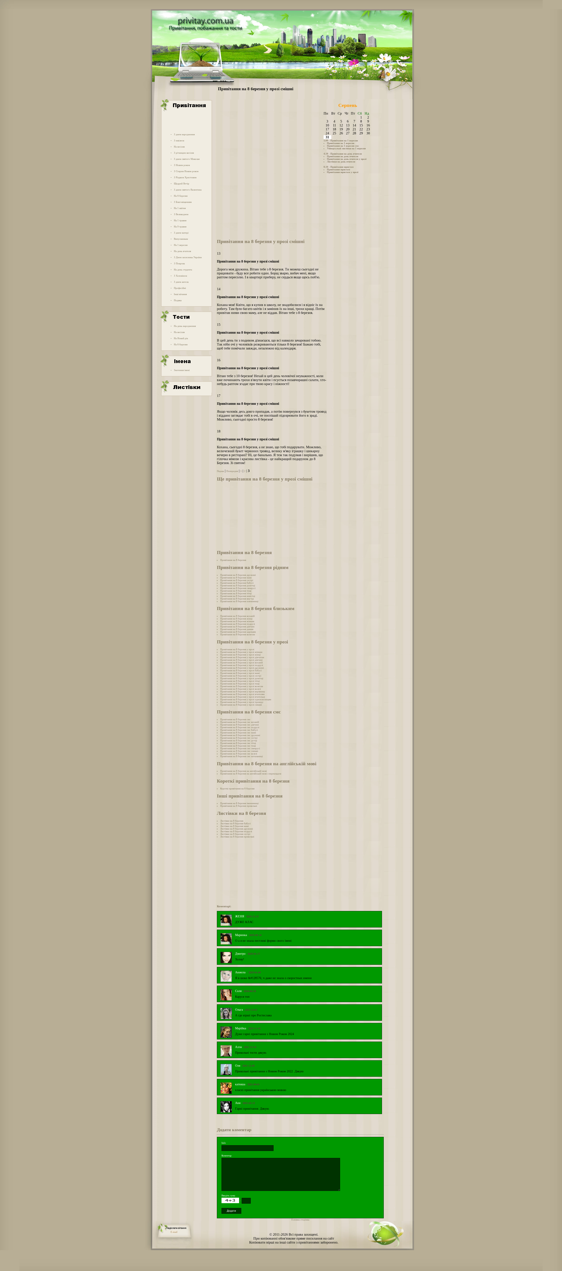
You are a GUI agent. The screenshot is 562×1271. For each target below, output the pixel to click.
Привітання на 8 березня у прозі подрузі (241, 665)
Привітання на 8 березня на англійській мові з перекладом (250, 773)
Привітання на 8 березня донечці (237, 585)
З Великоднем (181, 214)
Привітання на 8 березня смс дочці (238, 740)
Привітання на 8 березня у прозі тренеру (241, 702)
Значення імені (182, 370)
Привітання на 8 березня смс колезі (238, 753)
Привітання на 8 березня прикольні (238, 806)
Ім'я (223, 1142)
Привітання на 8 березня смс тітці (238, 743)
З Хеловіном (180, 275)
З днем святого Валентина (188, 189)
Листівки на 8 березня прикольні (237, 836)
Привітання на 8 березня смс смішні (239, 751)
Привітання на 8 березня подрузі (237, 624)
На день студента (183, 269)
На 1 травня (180, 220)
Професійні (180, 288)
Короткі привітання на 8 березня (237, 788)
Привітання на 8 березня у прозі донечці (241, 678)
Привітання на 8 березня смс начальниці (241, 756)
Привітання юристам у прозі (342, 172)
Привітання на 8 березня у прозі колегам (241, 686)
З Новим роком (182, 165)
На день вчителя (182, 251)
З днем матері (181, 232)
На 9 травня (180, 226)
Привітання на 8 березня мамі (236, 577)
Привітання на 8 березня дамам (236, 629)
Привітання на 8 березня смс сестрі (239, 737)
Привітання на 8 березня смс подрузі (239, 727)
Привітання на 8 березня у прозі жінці (240, 654)
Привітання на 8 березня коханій (237, 616)
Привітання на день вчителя (342, 156)
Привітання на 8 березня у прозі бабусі (241, 670)
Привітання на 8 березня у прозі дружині (242, 667)
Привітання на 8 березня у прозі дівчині (241, 660)
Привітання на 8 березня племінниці (239, 601)
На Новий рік (181, 338)
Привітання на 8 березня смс (235, 719)
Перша (220, 471)
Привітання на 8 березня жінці (236, 618)
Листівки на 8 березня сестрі (235, 834)
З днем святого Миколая (187, 159)
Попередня (232, 471)
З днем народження (184, 134)
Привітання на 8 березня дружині (238, 575)
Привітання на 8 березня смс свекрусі (240, 748)
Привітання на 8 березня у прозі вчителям (242, 694)
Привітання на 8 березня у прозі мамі (240, 673)
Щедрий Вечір (181, 183)
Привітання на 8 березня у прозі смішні (241, 704)
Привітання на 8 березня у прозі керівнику (242, 691)
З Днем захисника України (188, 257)
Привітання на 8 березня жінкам (237, 621)
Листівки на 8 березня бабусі (235, 823)
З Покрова (179, 263)
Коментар (227, 1155)
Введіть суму (228, 1195)
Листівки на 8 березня (231, 820)
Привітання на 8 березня (233, 560)
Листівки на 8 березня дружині (236, 828)
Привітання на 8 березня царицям (238, 631)
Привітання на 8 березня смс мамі (238, 732)
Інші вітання (180, 294)
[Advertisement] (186, 121)
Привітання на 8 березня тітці (236, 593)
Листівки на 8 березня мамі (234, 826)
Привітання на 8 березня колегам (237, 634)
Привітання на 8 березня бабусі (237, 582)
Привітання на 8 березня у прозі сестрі (240, 675)
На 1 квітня (180, 208)
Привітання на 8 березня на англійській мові (243, 771)
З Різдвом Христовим (185, 177)
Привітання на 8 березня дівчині (237, 626)
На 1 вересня (180, 245)
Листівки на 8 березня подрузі (236, 831)
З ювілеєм (179, 140)
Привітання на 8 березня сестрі (236, 580)
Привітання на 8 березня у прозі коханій (241, 662)
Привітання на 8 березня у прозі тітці (240, 681)
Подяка (178, 300)
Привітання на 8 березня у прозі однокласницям (245, 699)
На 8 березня (180, 195)
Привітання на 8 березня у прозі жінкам (241, 652)
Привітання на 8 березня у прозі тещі (239, 683)
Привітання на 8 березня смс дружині (240, 735)
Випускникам (181, 239)
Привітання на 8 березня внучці (237, 598)
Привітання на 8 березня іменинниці (239, 803)
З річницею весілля (184, 152)
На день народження (185, 326)
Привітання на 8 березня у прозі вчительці (242, 696)
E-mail (174, 1232)
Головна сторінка (300, 1219)
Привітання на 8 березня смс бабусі (239, 730)
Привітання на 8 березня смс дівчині (239, 724)
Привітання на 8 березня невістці (237, 596)
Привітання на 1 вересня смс (343, 145)
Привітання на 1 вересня (340, 143)
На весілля (179, 146)
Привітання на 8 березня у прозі (237, 649)
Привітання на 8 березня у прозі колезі (240, 689)
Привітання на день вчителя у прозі (346, 159)
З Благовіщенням (183, 202)
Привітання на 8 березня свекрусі (238, 588)
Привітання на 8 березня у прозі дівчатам (242, 657)
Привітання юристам (338, 169)
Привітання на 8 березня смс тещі (238, 745)
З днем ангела (181, 282)
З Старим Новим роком (186, 171)
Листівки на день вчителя (341, 161)
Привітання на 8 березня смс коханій (239, 722)
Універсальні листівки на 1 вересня (346, 148)
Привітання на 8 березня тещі (235, 590)
